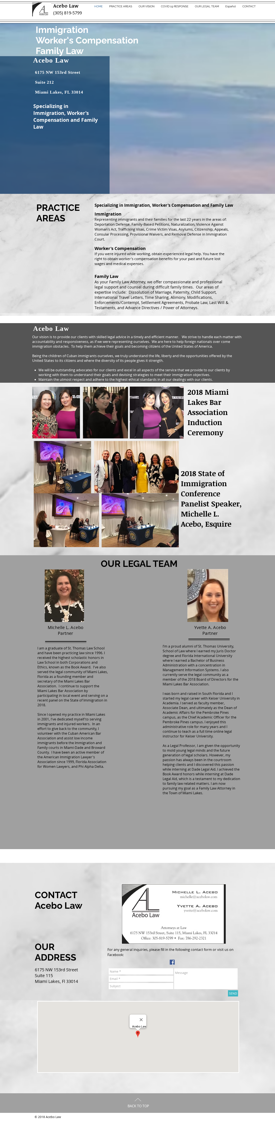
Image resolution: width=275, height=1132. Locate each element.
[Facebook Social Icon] (172, 962)
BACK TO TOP (138, 1106)
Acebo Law (66, 5)
